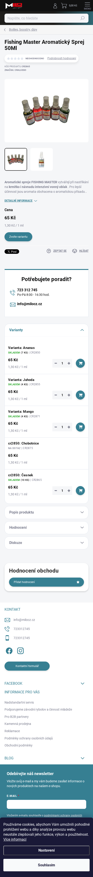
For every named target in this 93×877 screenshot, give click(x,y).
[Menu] (87, 5)
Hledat (83, 18)
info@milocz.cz (29, 304)
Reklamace (12, 731)
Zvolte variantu (18, 236)
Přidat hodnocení (24, 582)
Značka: (15, 70)
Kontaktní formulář (27, 666)
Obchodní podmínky (19, 745)
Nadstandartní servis (19, 702)
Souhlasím (46, 865)
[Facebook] (8, 650)
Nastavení (46, 850)
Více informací (14, 839)
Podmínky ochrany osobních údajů (29, 738)
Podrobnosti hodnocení (61, 58)
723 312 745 (27, 290)
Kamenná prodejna (18, 724)
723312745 (22, 629)
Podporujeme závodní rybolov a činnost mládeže (38, 709)
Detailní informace (19, 200)
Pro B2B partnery (17, 717)
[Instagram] (20, 650)
